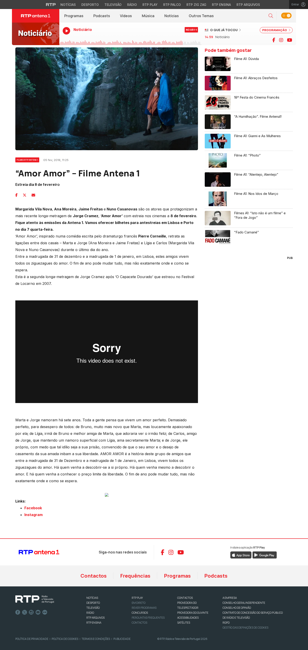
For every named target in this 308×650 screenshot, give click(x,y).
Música (148, 15)
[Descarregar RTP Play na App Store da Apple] (241, 554)
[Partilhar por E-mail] (33, 195)
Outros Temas (201, 15)
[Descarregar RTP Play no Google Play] (264, 554)
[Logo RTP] (34, 599)
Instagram (31, 612)
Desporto (90, 5)
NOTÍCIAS (92, 598)
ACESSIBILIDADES (188, 618)
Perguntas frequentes (148, 618)
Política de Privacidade (31, 639)
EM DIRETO (138, 603)
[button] (271, 16)
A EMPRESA (230, 598)
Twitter (24, 612)
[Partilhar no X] (24, 195)
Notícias (68, 5)
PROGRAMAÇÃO (275, 30)
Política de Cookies (65, 639)
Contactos (93, 575)
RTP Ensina (221, 5)
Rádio (132, 5)
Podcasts (101, 15)
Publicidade (122, 639)
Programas (73, 15)
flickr (44, 612)
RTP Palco (172, 5)
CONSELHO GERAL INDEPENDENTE (244, 603)
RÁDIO (90, 613)
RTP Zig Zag (196, 5)
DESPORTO (93, 603)
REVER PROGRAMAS (144, 608)
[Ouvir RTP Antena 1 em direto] (35, 34)
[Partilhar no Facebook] (16, 195)
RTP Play (150, 5)
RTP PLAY (137, 598)
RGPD (226, 623)
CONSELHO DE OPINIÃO (237, 608)
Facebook (17, 612)
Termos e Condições (96, 639)
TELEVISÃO (93, 608)
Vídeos (126, 15)
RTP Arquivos (248, 5)
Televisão (113, 5)
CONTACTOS (185, 598)
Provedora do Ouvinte (192, 613)
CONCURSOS (140, 613)
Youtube (38, 612)
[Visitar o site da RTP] (51, 4)
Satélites (183, 623)
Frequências (135, 575)
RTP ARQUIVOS (95, 618)
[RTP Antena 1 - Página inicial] (35, 16)
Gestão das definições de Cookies (245, 627)
